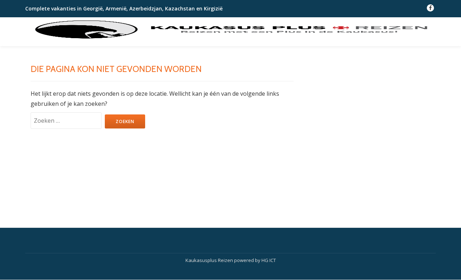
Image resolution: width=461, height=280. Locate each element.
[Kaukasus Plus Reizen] (230, 29)
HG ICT (268, 260)
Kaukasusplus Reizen (209, 260)
